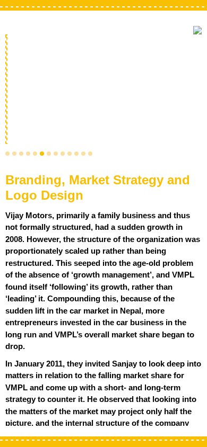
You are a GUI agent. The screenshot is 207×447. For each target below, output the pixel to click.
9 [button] (63, 153)
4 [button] (28, 153)
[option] (103, 90)
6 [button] (42, 153)
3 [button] (21, 153)
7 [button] (49, 153)
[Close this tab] (197, 30)
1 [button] (7, 153)
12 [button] (83, 153)
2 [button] (14, 153)
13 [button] (90, 153)
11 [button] (76, 153)
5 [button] (35, 153)
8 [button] (56, 153)
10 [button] (69, 153)
